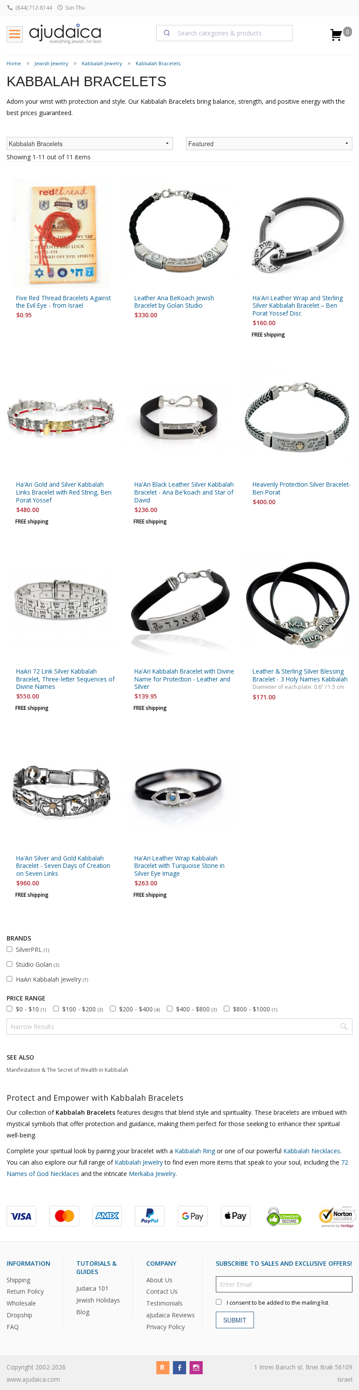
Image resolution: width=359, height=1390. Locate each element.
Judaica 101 (92, 1289)
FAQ (13, 1327)
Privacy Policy (165, 1327)
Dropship (19, 1315)
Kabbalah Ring (195, 1151)
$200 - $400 (139, 1009)
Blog (82, 1312)
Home (14, 63)
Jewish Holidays (98, 1300)
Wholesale (21, 1303)
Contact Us (162, 1292)
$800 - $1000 (255, 1009)
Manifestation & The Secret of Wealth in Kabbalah (67, 1070)
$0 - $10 (31, 1009)
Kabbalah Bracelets (158, 63)
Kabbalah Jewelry (102, 63)
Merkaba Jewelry (152, 1173)
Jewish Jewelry (51, 63)
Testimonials (164, 1303)
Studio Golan (37, 964)
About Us (159, 1280)
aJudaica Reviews (170, 1315)
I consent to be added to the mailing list (277, 1302)
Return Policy (25, 1292)
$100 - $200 (82, 1009)
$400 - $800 (196, 1009)
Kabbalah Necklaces (311, 1151)
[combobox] (224, 32)
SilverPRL (32, 949)
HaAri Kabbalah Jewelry (52, 979)
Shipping (18, 1280)
